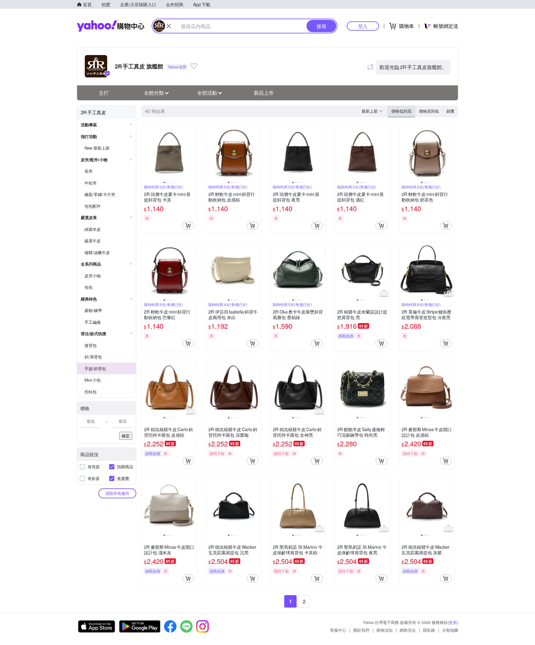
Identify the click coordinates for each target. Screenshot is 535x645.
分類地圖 (450, 630)
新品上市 (264, 92)
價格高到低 (429, 111)
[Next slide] (193, 152)
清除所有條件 (117, 493)
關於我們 (361, 630)
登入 (363, 26)
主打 (104, 92)
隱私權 (429, 630)
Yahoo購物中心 (110, 26)
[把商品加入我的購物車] (188, 226)
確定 (126, 436)
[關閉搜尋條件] (168, 26)
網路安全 (408, 630)
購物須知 (384, 630)
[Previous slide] (145, 152)
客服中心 (338, 630)
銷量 (450, 111)
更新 (453, 622)
